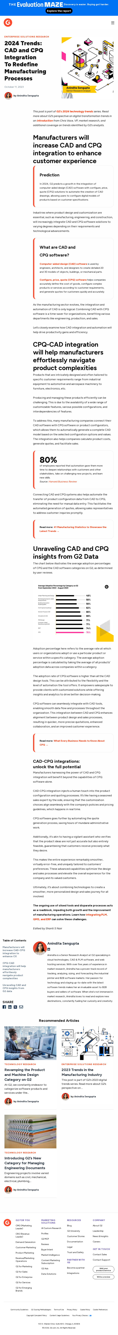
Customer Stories (76, 1236)
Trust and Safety (75, 1252)
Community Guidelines (19, 1310)
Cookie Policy (85, 1310)
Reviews (45, 1244)
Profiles (44, 1233)
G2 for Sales (22, 1271)
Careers (96, 1241)
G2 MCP (45, 1239)
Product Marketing (25, 1253)
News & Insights (100, 1236)
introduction (45, 120)
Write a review (103, 1277)
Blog (69, 1225)
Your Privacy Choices (80, 1316)
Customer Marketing (26, 1247)
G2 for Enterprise (24, 1277)
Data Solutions (48, 1274)
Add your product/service (103, 1269)
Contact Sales (100, 1254)
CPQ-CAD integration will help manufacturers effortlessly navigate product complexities (14, 971)
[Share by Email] (21, 1007)
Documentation (75, 1241)
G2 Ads (44, 1268)
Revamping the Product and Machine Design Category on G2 (24, 1075)
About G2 (97, 1225)
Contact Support (101, 1260)
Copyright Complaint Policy (37, 1316)
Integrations (73, 1273)
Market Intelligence (50, 1255)
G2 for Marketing (24, 1266)
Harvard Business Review (63, 481)
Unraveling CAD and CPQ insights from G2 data (14, 988)
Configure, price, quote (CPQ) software (63, 279)
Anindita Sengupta (28, 95)
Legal (69, 1247)
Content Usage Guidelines (59, 1316)
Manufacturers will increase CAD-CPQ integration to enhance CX (14, 952)
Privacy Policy (72, 1310)
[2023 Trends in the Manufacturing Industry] (88, 1043)
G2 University (73, 1231)
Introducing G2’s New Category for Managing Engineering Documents (24, 1163)
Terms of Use (59, 1310)
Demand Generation (25, 1242)
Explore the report (59, 10)
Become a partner (76, 1268)
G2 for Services (23, 1282)
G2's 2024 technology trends (74, 111)
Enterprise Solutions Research (26, 36)
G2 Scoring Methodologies (41, 1310)
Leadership (98, 1231)
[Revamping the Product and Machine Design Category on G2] (30, 1043)
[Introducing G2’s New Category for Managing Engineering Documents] (30, 1131)
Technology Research (20, 1064)
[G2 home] (8, 22)
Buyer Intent (47, 1249)
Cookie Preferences (100, 1310)
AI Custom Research (51, 1228)
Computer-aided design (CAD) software (63, 263)
